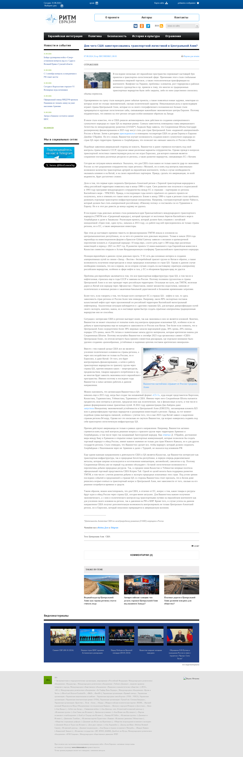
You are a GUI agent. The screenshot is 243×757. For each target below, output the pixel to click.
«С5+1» (156, 395)
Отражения (173, 36)
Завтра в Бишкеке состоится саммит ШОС (59, 117)
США (107, 536)
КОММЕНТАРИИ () (141, 555)
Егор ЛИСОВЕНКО (103, 56)
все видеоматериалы (190, 664)
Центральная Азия (96, 536)
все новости (49, 127)
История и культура (146, 36)
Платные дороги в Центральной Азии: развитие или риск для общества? (179, 600)
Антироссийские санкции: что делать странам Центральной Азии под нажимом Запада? (141, 600)
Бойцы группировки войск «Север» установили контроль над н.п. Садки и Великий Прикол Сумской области (59, 60)
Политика (95, 36)
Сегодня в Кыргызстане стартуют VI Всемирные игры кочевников (59, 88)
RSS (157, 26)
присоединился (127, 133)
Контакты (181, 17)
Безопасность (116, 36)
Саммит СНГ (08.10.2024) (63, 650)
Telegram (114, 528)
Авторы (147, 17)
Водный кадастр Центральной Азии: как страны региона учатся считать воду (100, 600)
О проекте (112, 17)
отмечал (167, 435)
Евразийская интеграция (65, 36)
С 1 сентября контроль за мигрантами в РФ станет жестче (60, 75)
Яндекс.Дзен (103, 528)
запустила (89, 408)
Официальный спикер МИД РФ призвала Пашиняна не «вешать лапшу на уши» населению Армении (61, 103)
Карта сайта (159, 3)
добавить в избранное (187, 3)
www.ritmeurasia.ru (79, 747)
